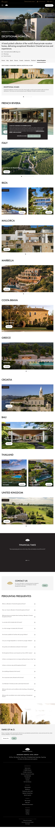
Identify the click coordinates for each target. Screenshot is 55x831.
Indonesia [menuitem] (27, 60)
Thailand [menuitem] (33, 60)
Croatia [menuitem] (21, 60)
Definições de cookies (22, 135)
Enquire (44, 585)
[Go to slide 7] (31, 96)
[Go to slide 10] (33, 176)
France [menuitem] (3, 60)
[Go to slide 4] (27, 96)
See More (7, 171)
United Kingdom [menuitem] (41, 60)
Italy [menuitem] (7, 60)
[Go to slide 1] (23, 96)
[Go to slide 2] (24, 96)
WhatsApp (6, 54)
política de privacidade (17, 132)
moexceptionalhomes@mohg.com (11, 51)
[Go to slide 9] (32, 176)
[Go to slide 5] (29, 96)
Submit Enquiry (49, 5)
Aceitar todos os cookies (34, 135)
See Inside (7, 132)
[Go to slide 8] (31, 176)
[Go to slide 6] (30, 96)
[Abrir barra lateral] (2, 5)
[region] (27, 131)
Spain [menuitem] (11, 60)
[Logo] (6, 5)
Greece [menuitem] (16, 60)
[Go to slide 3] (26, 96)
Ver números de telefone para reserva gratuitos (27, 759)
